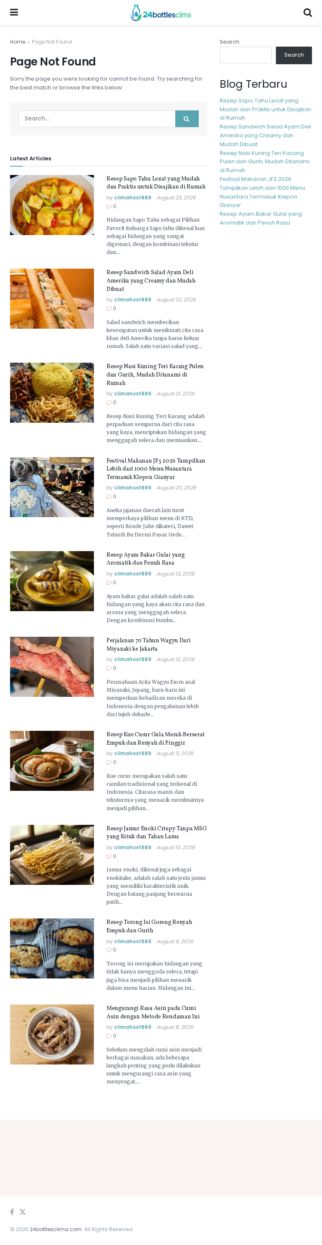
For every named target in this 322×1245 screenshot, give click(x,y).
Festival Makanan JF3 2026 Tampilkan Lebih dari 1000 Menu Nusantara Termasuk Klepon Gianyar (155, 469)
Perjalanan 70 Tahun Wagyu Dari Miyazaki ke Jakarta (148, 645)
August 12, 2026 (175, 659)
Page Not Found (52, 41)
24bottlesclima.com (56, 1229)
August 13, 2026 (175, 573)
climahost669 (132, 197)
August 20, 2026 (176, 487)
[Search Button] (187, 118)
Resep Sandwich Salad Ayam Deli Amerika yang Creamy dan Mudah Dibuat (151, 281)
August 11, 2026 (174, 753)
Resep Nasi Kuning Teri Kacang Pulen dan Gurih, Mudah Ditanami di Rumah (155, 375)
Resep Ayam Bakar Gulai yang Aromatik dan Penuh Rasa (145, 559)
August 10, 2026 (175, 847)
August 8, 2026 (174, 1027)
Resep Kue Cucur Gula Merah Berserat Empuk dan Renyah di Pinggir (155, 739)
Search (229, 42)
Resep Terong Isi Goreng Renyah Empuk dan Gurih (149, 926)
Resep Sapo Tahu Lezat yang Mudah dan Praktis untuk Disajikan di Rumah (156, 183)
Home (17, 41)
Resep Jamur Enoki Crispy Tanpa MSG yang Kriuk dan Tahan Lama (156, 833)
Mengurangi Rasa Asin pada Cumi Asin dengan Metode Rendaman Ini (153, 1012)
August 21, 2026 (175, 393)
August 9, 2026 (174, 941)
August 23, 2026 (176, 197)
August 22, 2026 (176, 299)
